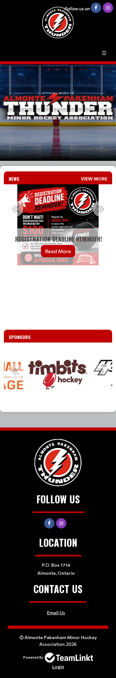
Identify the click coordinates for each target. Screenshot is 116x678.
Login (58, 666)
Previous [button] (15, 209)
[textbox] (58, 279)
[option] (58, 224)
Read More (58, 251)
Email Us (56, 612)
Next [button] (101, 209)
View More (94, 178)
